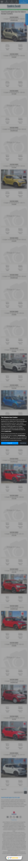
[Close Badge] (21, 856)
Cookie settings (23, 443)
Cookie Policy (8, 431)
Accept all (9, 443)
